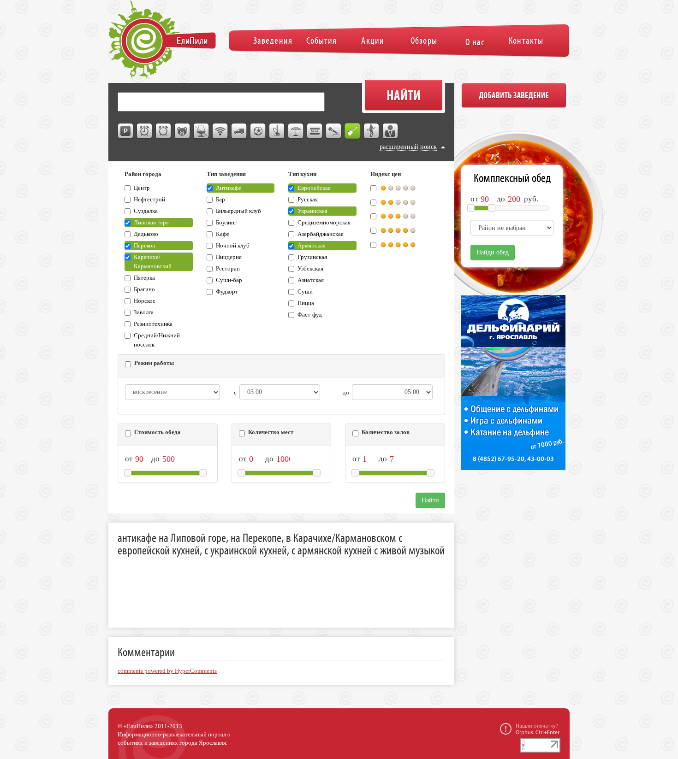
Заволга (144, 312)
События (321, 41)
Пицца (305, 303)
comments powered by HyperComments (167, 671)
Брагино (144, 289)
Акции (372, 41)
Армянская (311, 245)
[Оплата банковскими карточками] (315, 131)
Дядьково (146, 234)
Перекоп (144, 245)
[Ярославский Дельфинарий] (512, 387)
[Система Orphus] (529, 728)
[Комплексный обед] (163, 131)
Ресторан (228, 268)
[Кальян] (277, 131)
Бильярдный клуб (238, 211)
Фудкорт (227, 291)
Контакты (526, 41)
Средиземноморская (324, 222)
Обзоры (423, 41)
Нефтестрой (149, 199)
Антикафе (228, 188)
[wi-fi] (220, 131)
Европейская (314, 188)
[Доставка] (239, 131)
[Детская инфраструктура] (182, 131)
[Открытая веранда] (296, 131)
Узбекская (310, 268)
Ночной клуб (233, 245)
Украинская (312, 211)
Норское (144, 301)
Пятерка (144, 278)
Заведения (272, 41)
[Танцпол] (371, 131)
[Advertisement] (285, 585)
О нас (474, 42)
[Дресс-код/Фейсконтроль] (390, 131)
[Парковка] (126, 131)
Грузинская (312, 257)
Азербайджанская (320, 234)
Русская (307, 199)
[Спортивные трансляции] (258, 131)
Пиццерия (229, 257)
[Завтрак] (145, 131)
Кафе (222, 234)
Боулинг (226, 222)
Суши (305, 291)
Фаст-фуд (309, 315)
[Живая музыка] (353, 131)
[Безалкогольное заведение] (201, 131)
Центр (142, 188)
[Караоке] (334, 131)
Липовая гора (151, 222)
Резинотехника (153, 324)
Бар (220, 199)
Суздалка (146, 211)
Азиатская (310, 280)
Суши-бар (229, 280)
